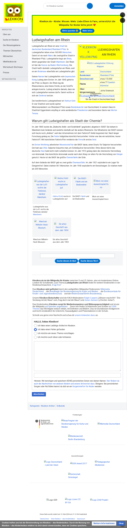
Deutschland (105, 72)
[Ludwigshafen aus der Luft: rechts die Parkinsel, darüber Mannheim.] (42, 189)
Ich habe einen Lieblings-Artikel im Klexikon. (56, 325)
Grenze (44, 65)
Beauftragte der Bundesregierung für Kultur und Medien (73, 291)
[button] (104, 523)
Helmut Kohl (69, 101)
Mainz (50, 55)
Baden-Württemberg (59, 65)
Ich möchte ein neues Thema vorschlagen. (56, 333)
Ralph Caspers (90, 298)
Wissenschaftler (66, 144)
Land (82, 72)
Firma (80, 139)
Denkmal (42, 95)
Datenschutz (44, 519)
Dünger (119, 154)
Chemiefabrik (72, 157)
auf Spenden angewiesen (56, 306)
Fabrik (83, 196)
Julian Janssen (91, 300)
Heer (43, 151)
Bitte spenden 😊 (70, 31)
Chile (45, 148)
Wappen (100, 66)
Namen (41, 76)
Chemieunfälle (78, 162)
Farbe (56, 136)
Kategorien (34, 406)
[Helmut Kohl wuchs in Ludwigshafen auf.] (61, 184)
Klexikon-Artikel (48, 406)
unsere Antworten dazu (85, 315)
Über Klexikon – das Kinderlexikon (63, 519)
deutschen (36, 49)
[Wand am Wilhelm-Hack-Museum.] (42, 227)
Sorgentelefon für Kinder (83, 386)
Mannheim (60, 62)
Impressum (81, 519)
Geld (94, 139)
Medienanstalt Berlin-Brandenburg (86, 294)
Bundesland (85, 75)
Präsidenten (82, 110)
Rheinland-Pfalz (107, 75)
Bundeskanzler (77, 107)
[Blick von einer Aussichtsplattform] (101, 184)
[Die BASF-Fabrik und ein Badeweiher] (81, 184)
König (34, 80)
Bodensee (42, 71)
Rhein (69, 58)
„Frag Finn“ (56, 285)
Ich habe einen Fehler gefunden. (51, 329)
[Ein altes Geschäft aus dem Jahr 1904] (61, 227)
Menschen (66, 52)
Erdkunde (61, 406)
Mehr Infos (87, 31)
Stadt (62, 46)
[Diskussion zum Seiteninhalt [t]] (122, 14)
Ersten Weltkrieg (42, 144)
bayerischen (70, 76)
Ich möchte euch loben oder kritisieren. (54, 337)
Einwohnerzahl (86, 79)
